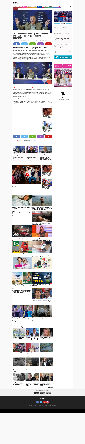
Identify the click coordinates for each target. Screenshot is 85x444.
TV (42, 6)
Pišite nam (54, 405)
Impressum (41, 405)
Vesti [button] (20, 6)
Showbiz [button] (29, 6)
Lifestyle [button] (51, 6)
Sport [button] (46, 6)
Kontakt (31, 405)
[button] (14, 151)
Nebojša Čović (19, 140)
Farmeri (39, 6)
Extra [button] (55, 6)
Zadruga (24, 6)
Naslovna (15, 6)
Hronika (34, 6)
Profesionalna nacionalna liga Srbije (30, 140)
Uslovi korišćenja (47, 405)
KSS (14, 140)
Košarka (15, 31)
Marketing (36, 405)
